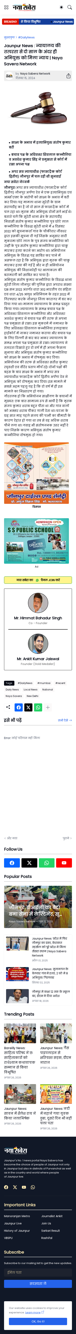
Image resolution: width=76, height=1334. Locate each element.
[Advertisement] (38, 791)
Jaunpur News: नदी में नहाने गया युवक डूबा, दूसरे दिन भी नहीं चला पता (56, 1116)
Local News (30, 689)
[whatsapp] (47, 863)
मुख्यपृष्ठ (9, 37)
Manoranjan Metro (17, 1216)
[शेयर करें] (67, 76)
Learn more (33, 1312)
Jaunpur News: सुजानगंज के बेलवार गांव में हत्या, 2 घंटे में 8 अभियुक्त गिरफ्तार (50, 973)
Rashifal (46, 1238)
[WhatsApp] (38, 707)
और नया (12, 838)
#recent (60, 683)
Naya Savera (14, 696)
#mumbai (43, 683)
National (47, 689)
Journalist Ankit (52, 1216)
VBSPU (8, 1238)
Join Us (46, 1223)
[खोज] (69, 7)
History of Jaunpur (17, 1231)
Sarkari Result (50, 1231)
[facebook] (12, 863)
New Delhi (32, 696)
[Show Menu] (6, 7)
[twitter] (29, 863)
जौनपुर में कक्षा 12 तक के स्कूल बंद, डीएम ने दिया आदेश (51, 994)
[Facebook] (19, 707)
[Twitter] (28, 707)
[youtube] (64, 863)
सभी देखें (63, 720)
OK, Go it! (38, 1321)
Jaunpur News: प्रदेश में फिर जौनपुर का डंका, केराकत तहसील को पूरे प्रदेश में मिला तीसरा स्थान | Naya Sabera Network (49, 947)
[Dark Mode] (61, 7)
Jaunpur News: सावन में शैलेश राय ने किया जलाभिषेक (20, 1113)
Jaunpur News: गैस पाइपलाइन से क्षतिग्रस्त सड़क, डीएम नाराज (55, 1055)
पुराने (66, 838)
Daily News (12, 689)
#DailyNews (26, 37)
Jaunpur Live (13, 1223)
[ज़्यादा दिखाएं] (48, 707)
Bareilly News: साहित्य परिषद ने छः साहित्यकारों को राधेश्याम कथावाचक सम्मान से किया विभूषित (19, 1060)
